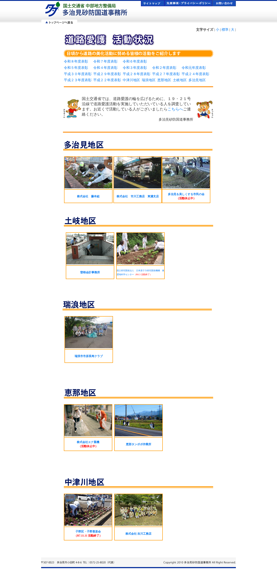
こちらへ (175, 109)
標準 (225, 29)
